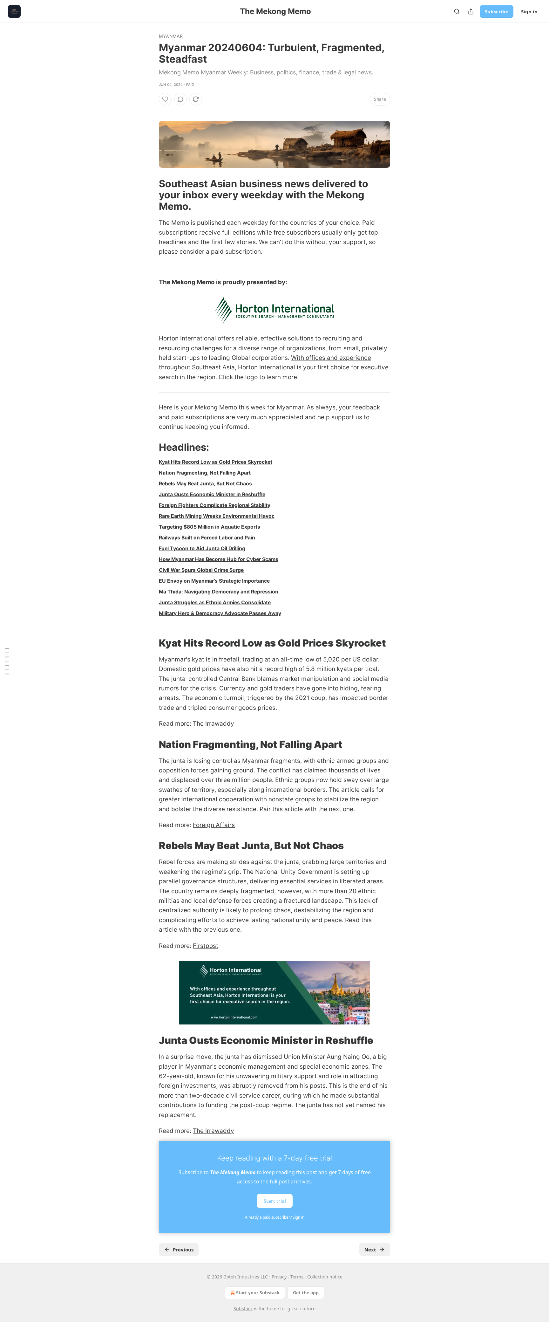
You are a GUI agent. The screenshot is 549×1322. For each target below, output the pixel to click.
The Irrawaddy (213, 723)
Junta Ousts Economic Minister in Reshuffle (212, 494)
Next (370, 1249)
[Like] (165, 99)
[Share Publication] (470, 11)
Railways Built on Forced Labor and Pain (207, 538)
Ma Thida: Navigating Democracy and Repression (218, 592)
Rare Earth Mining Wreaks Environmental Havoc (216, 516)
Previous (183, 1249)
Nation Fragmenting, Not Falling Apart (205, 473)
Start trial (274, 1200)
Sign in (529, 11)
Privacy (279, 1277)
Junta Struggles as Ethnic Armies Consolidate (215, 602)
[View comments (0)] (180, 99)
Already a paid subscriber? (274, 1217)
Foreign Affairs (214, 825)
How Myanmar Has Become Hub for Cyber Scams (218, 559)
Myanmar (171, 36)
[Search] (457, 11)
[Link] (150, 195)
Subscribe (496, 11)
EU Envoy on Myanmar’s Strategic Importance (214, 581)
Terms (296, 1277)
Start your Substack (258, 1293)
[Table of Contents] (7, 661)
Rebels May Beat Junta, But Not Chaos (205, 484)
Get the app (306, 1293)
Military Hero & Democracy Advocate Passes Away (220, 613)
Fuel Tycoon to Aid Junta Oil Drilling (202, 548)
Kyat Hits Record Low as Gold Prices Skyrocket (215, 462)
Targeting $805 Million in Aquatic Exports (209, 527)
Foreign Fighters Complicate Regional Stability (214, 505)
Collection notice (324, 1277)
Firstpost (205, 945)
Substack (243, 1308)
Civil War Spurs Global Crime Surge (201, 570)
